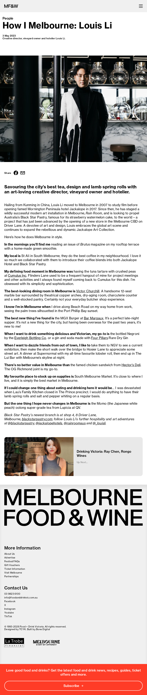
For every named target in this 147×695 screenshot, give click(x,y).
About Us (9, 553)
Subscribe (71, 686)
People (8, 18)
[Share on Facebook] (16, 173)
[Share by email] (22, 173)
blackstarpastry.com (37, 419)
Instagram (9, 608)
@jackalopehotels (49, 423)
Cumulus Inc (17, 275)
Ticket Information (14, 568)
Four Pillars (99, 338)
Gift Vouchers (12, 565)
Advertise (9, 557)
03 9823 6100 (12, 593)
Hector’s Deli (131, 365)
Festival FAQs (12, 561)
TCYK (22, 629)
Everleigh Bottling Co (30, 338)
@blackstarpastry (21, 423)
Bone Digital (43, 629)
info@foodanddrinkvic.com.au (20, 597)
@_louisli (99, 423)
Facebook (9, 601)
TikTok (8, 616)
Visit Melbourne (13, 572)
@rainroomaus (75, 423)
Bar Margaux (93, 318)
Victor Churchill (87, 291)
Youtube (9, 612)
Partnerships (11, 576)
